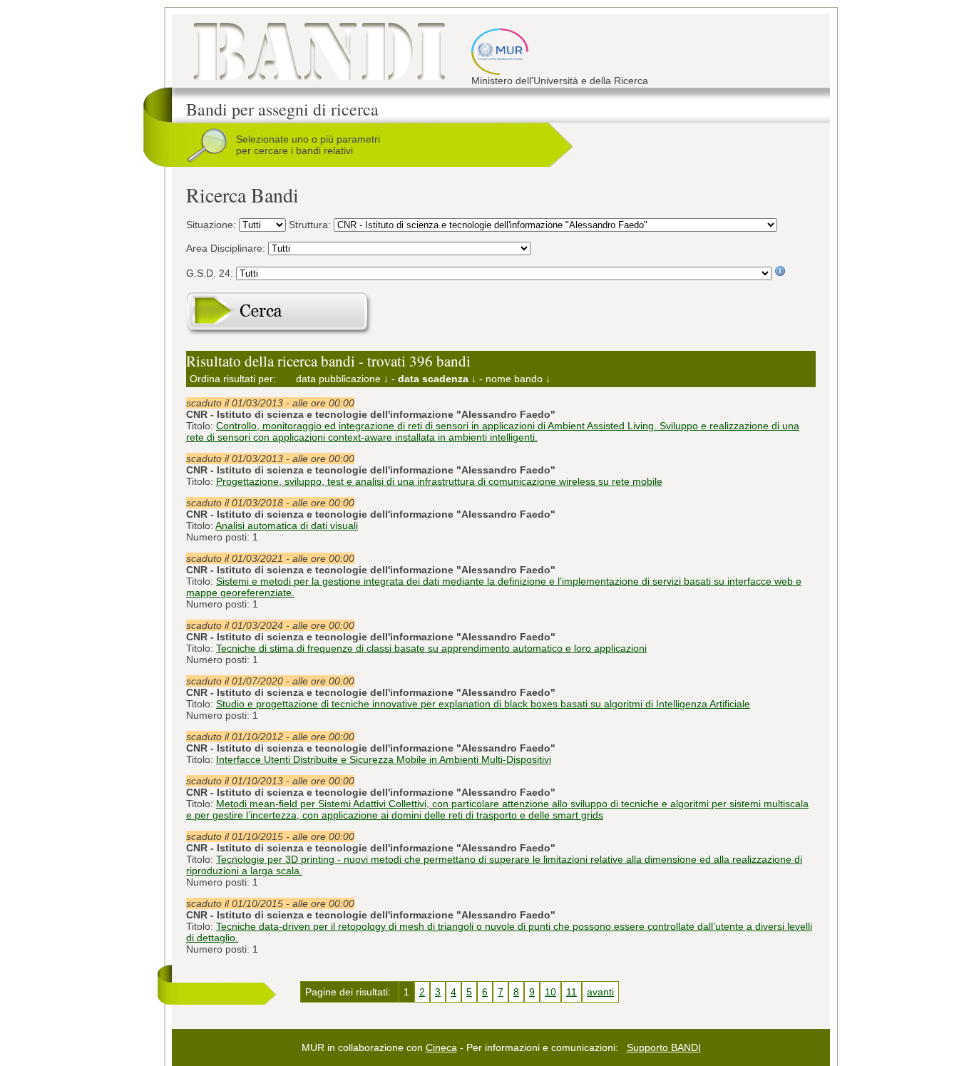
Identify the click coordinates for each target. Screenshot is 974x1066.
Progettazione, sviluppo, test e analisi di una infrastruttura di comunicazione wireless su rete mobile (439, 481)
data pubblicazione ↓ (342, 378)
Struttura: (311, 224)
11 (571, 992)
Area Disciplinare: (227, 248)
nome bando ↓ (518, 378)
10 (550, 992)
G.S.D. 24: (211, 273)
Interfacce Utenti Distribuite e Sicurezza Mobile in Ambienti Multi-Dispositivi (383, 759)
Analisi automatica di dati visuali (286, 525)
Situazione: (212, 224)
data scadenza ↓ (437, 378)
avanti (600, 992)
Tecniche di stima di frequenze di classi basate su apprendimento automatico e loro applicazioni (431, 648)
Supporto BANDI (664, 1047)
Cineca (441, 1047)
